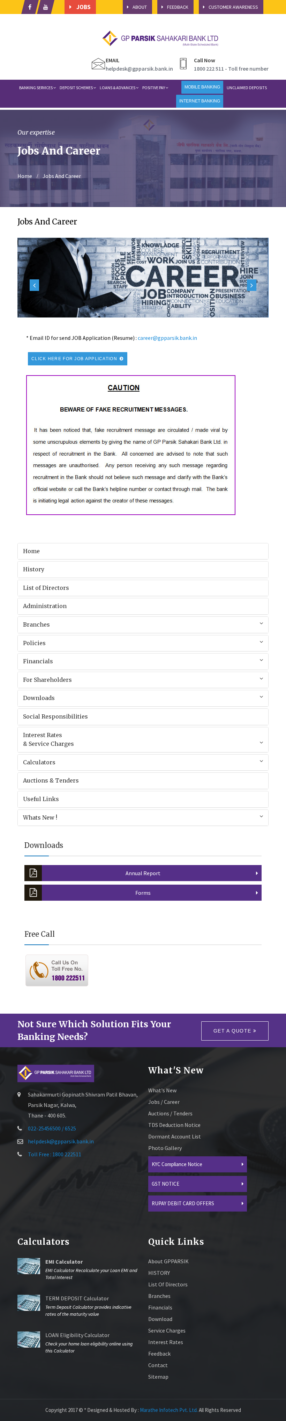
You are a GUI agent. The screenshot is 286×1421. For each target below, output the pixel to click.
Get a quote (233, 1031)
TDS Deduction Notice (174, 1125)
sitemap (158, 1376)
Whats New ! (40, 817)
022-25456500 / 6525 (52, 1128)
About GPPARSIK (168, 1261)
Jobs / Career (164, 1102)
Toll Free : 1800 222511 (54, 1154)
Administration (45, 605)
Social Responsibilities (55, 716)
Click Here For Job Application (75, 358)
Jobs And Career (61, 175)
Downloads (39, 697)
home (24, 175)
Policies (34, 643)
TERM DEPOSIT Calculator (77, 1298)
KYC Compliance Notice (177, 1164)
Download (160, 1319)
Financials (38, 661)
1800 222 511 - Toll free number (231, 68)
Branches (36, 624)
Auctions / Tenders (170, 1113)
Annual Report (143, 873)
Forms (143, 892)
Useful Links (41, 798)
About (140, 7)
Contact (158, 1365)
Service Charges (167, 1330)
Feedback (177, 7)
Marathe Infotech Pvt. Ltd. (169, 1410)
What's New (162, 1090)
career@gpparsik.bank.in (167, 337)
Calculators (39, 762)
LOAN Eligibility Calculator (77, 1334)
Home (31, 551)
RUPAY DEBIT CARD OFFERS (183, 1203)
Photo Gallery (165, 1148)
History (33, 569)
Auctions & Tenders (51, 780)
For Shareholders (47, 679)
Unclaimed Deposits (247, 87)
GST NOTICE (165, 1183)
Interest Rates (165, 1342)
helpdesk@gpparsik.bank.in (139, 68)
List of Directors (46, 587)
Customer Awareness (233, 7)
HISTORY (159, 1273)
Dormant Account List (174, 1136)
